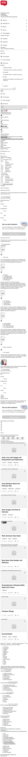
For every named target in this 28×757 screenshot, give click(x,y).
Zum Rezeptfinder (6, 196)
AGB (4, 733)
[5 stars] (22, 438)
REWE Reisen (6, 719)
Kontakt (5, 701)
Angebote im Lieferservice (9, 674)
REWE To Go (6, 720)
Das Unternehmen (7, 697)
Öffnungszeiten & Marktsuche (9, 711)
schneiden (17, 282)
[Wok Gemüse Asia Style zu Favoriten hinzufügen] (24, 523)
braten (13, 356)
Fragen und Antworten (8, 707)
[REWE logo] (3, 65)
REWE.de (3, 643)
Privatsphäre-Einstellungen (9, 738)
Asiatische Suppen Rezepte (18, 643)
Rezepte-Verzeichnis (7, 709)
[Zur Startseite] (5, 8)
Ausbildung (5, 699)
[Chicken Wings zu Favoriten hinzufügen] (24, 598)
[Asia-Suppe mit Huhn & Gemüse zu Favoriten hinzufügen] (24, 497)
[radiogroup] (14, 438)
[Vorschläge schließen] (2, 91)
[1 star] (3, 438)
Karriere (5, 698)
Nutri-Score (5, 713)
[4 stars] (17, 438)
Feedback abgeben (14, 234)
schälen (6, 282)
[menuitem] (14, 20)
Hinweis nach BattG (7, 739)
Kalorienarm (8, 112)
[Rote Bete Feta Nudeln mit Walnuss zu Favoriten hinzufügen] (24, 548)
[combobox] (7, 89)
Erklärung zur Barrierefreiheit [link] (9, 743)
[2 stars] (8, 438)
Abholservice (6, 687)
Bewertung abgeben (5, 440)
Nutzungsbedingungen (8, 737)
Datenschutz (6, 734)
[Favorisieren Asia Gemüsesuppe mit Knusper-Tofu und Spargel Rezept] (5, 111)
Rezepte (13, 78)
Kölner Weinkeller (7, 725)
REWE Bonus (6, 675)
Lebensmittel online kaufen (9, 685)
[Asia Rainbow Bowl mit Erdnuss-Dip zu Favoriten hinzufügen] (24, 471)
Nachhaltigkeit (6, 695)
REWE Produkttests (7, 679)
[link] (15, 69)
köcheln (21, 309)
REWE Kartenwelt (7, 721)
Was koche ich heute (7, 712)
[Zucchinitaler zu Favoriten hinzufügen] (24, 621)
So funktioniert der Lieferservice (10, 686)
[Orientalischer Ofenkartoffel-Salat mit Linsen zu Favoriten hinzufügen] (24, 572)
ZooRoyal (5, 724)
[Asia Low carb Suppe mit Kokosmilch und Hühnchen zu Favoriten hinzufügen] (24, 445)
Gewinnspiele (6, 678)
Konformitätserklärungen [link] (8, 742)
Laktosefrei (3, 112)
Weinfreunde (6, 722)
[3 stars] (13, 438)
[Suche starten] (14, 89)
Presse (4, 700)
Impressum (5, 736)
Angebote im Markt (7, 673)
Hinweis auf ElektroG (8, 741)
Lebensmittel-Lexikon (8, 708)
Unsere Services (6, 677)
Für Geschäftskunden (7, 690)
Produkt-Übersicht (7, 688)
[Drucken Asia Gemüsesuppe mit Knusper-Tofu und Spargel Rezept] (2, 111)
